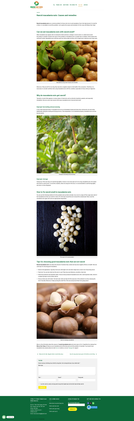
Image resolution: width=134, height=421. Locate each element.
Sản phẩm (65, 5)
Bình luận (40, 365)
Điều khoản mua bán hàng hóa (56, 403)
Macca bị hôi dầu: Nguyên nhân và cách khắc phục (51, 354)
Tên (39, 377)
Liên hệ (86, 5)
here (57, 348)
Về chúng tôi (73, 5)
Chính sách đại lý (53, 411)
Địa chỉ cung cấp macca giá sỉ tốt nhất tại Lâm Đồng (82, 354)
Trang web (80, 377)
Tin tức (80, 5)
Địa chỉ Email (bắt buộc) (73, 402)
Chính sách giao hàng (54, 408)
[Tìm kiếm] (54, 4)
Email (60, 377)
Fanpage (70, 348)
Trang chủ (59, 5)
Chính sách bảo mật (54, 406)
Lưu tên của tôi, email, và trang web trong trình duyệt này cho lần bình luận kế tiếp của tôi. (62, 384)
